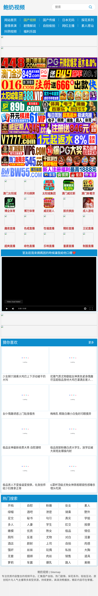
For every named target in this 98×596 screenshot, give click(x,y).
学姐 (87, 518)
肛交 (68, 524)
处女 (68, 505)
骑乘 (68, 512)
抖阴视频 (10, 31)
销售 (68, 556)
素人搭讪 (87, 25)
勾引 (49, 518)
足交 (11, 518)
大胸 (87, 550)
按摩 (87, 524)
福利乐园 (30, 31)
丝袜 (30, 550)
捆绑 (30, 556)
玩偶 (49, 550)
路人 (68, 562)
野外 (87, 512)
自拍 (68, 543)
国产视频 (30, 20)
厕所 (11, 537)
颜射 (30, 543)
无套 (11, 556)
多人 (11, 524)
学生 (49, 524)
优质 (30, 531)
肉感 (87, 543)
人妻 (30, 524)
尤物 (49, 537)
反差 (30, 537)
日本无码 (68, 20)
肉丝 (49, 556)
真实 (68, 518)
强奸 (11, 550)
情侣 (87, 531)
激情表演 (10, 25)
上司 (49, 543)
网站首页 (10, 20)
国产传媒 (49, 20)
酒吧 (30, 512)
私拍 (68, 550)
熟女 (49, 531)
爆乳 (49, 562)
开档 (11, 505)
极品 (68, 531)
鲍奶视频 (14, 7)
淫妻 (87, 537)
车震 (30, 562)
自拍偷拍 (49, 25)
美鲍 (87, 562)
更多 (91, 342)
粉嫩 (49, 505)
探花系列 (87, 20)
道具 (87, 556)
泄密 (49, 512)
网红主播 (68, 25)
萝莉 (11, 562)
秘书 (30, 518)
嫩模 (11, 531)
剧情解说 (30, 25)
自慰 (30, 505)
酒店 (11, 543)
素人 (87, 505)
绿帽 (11, 512)
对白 (68, 537)
